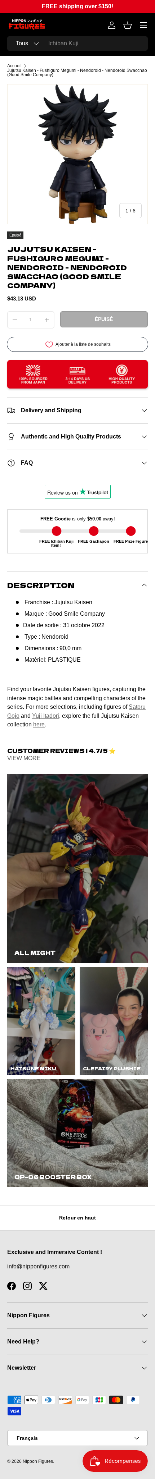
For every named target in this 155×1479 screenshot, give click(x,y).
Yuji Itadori (45, 715)
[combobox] (77, 43)
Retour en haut (77, 1218)
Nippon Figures (38, 1461)
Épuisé (104, 319)
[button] (128, 25)
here (39, 724)
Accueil (14, 66)
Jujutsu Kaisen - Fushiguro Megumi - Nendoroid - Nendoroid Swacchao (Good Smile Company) (77, 72)
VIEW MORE (24, 758)
